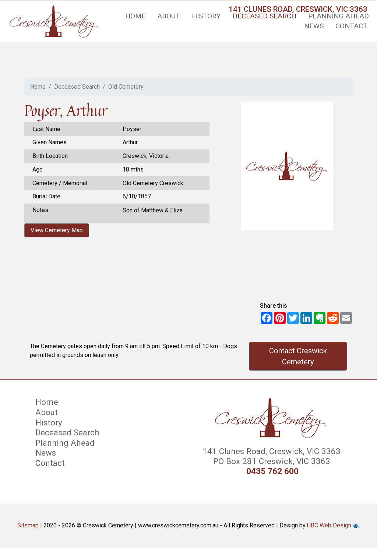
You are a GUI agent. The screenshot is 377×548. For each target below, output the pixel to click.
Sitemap (28, 525)
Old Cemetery (126, 86)
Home (135, 16)
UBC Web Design (329, 525)
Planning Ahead (338, 16)
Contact (351, 26)
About (168, 16)
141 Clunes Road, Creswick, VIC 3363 (270, 451)
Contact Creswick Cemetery (298, 356)
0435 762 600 (272, 471)
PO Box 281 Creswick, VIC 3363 (270, 461)
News (314, 26)
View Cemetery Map (56, 230)
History (206, 16)
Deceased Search (264, 16)
